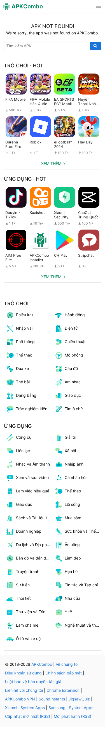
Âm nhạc (73, 381)
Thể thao (73, 490)
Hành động (75, 314)
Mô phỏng (74, 355)
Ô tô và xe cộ (28, 638)
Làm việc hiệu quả (32, 490)
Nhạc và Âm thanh (33, 464)
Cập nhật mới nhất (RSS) (27, 716)
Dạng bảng (26, 395)
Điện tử (71, 328)
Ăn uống (72, 544)
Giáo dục (73, 395)
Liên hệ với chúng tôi (24, 690)
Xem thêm (51, 163)
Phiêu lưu (24, 314)
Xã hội (70, 450)
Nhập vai (24, 328)
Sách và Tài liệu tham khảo (34, 517)
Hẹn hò (71, 571)
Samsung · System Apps (70, 707)
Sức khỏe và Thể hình (83, 531)
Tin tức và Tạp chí (81, 584)
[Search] (95, 46)
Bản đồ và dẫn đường (34, 558)
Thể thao (24, 355)
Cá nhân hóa (76, 477)
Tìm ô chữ (74, 408)
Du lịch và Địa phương (34, 544)
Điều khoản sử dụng (23, 673)
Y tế (68, 611)
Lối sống (72, 504)
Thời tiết (23, 598)
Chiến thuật (75, 341)
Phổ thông (25, 341)
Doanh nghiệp (28, 531)
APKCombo (41, 664)
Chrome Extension (63, 690)
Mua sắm (73, 517)
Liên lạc (23, 450)
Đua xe (22, 368)
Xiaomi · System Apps (25, 707)
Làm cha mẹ (27, 625)
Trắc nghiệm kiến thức (34, 408)
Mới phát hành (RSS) (72, 716)
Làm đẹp (73, 558)
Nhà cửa (72, 598)
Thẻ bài (23, 381)
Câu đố (71, 368)
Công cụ (23, 437)
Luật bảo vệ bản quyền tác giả (33, 681)
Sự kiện (23, 584)
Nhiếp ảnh (74, 464)
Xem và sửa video (32, 477)
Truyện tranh (27, 571)
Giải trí (70, 437)
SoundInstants (52, 699)
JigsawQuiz (79, 699)
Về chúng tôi (67, 664)
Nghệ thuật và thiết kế (83, 625)
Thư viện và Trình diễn (34, 611)
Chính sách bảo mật (63, 673)
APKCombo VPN (20, 699)
